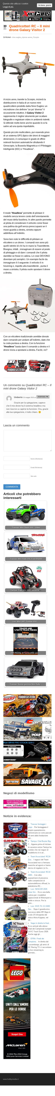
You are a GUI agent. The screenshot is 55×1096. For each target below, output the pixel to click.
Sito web (33, 476)
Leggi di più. (8, 7)
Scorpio (36, 37)
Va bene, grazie (44, 5)
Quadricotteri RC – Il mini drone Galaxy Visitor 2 (29, 28)
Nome (37, 459)
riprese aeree (27, 37)
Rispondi (41, 397)
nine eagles (16, 37)
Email (36, 467)
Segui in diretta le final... (40, 923)
